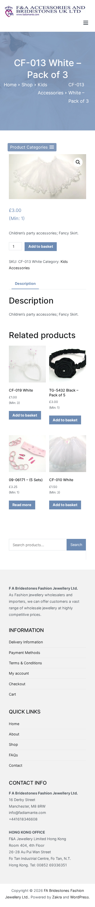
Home (10, 84)
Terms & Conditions (25, 663)
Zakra (57, 897)
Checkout (17, 684)
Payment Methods (24, 652)
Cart (12, 694)
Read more (21, 505)
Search (76, 544)
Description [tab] (25, 283)
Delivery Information (26, 642)
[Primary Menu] (85, 23)
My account (19, 673)
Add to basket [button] (24, 415)
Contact (15, 765)
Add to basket (40, 246)
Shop (27, 84)
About (14, 734)
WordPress (79, 897)
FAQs (13, 755)
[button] (32, 147)
